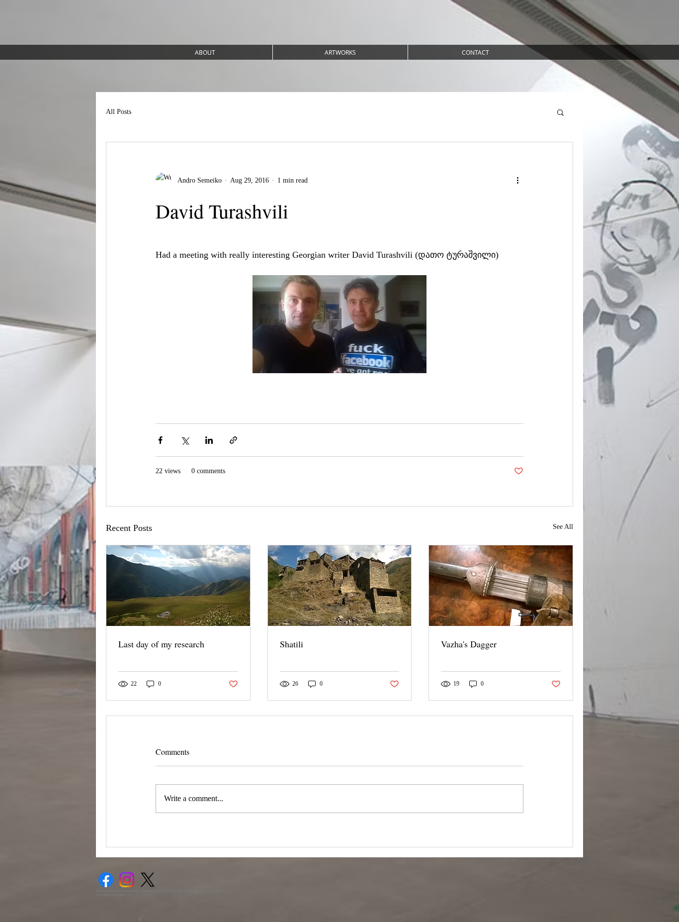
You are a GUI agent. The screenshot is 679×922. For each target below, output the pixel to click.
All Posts (118, 111)
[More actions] (517, 180)
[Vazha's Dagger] (501, 585)
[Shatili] (340, 585)
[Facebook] (106, 880)
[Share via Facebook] (160, 440)
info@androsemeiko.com (115, 895)
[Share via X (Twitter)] (184, 440)
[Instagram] (127, 880)
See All (563, 526)
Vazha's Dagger (469, 644)
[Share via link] (233, 440)
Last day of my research (161, 644)
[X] (148, 880)
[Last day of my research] (178, 585)
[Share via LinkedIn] (209, 440)
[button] (560, 112)
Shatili (291, 644)
